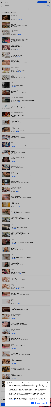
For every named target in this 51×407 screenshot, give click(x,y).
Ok (32, 403)
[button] (47, 382)
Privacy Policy (43, 399)
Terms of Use (13, 399)
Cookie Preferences (41, 403)
